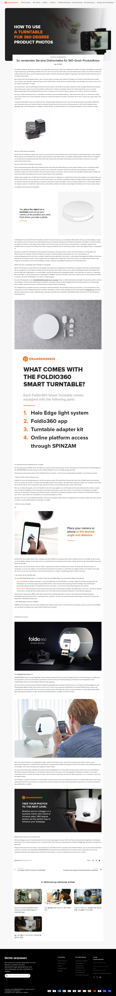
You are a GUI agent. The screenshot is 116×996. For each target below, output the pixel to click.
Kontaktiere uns (79, 963)
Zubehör (45, 2)
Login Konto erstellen (81, 961)
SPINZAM (60, 971)
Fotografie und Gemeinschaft (58, 57)
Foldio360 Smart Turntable (45, 280)
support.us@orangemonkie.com (102, 973)
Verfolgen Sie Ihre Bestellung (105, 2)
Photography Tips (26, 860)
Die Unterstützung (89, 2)
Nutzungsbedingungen (82, 975)
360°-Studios (36, 2)
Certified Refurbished (64, 2)
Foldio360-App (90, 289)
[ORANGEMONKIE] (11, 2)
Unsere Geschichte (77, 2)
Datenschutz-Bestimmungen (79, 967)
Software (52, 2)
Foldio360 (23, 674)
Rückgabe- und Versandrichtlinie (80, 971)
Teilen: (89, 860)
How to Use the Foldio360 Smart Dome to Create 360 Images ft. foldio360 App (26, 910)
